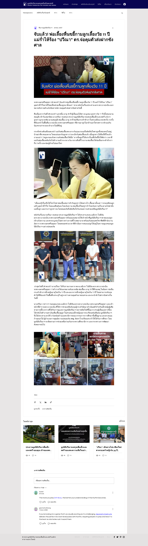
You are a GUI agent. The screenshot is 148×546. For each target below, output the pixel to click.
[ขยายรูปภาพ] (47, 345)
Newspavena (28, 13)
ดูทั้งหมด (122, 421)
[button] (122, 13)
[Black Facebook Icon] (114, 537)
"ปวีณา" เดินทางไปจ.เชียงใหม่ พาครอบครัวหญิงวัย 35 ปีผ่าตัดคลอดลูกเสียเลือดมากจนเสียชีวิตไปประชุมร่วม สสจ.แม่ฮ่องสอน (109, 449)
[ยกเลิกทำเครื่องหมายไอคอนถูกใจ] (40, 502)
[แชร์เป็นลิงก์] (51, 402)
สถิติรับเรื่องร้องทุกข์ (43, 13)
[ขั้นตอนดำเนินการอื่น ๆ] (112, 28)
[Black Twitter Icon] (117, 537)
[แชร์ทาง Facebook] (35, 402)
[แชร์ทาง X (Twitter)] (40, 402)
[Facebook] (124, 4)
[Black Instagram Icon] (124, 537)
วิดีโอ (63, 13)
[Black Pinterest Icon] (120, 537)
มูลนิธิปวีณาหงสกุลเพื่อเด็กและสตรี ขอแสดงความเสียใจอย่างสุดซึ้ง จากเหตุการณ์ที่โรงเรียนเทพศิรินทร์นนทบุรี (74, 449)
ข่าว (55, 13)
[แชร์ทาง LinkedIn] (46, 402)
